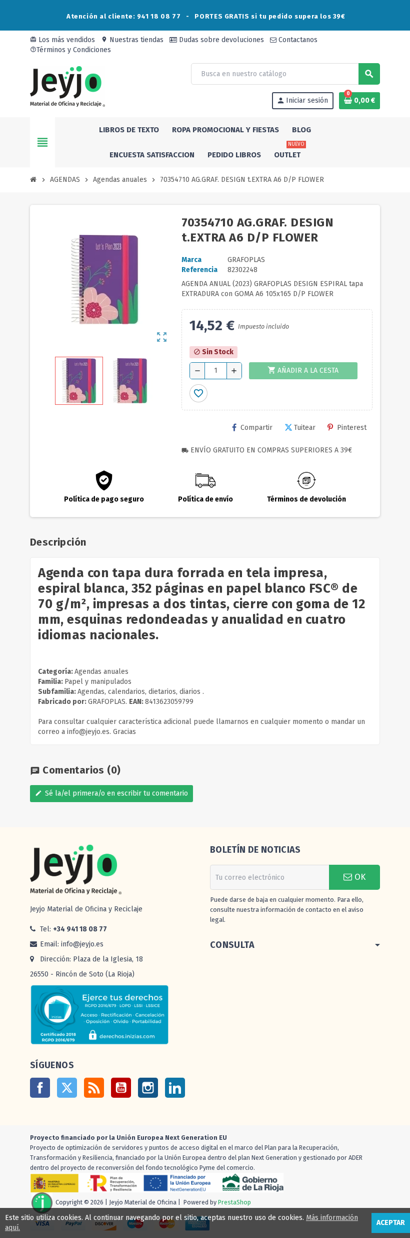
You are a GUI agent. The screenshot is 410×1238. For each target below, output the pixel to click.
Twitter (67, 1088)
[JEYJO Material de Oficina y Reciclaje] (67, 86)
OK (359, 877)
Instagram (148, 1088)
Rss (94, 1088)
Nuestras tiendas (132, 40)
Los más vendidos (62, 40)
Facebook (40, 1088)
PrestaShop (234, 1202)
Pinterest (351, 427)
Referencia (200, 270)
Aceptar (390, 1222)
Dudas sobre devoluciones (220, 40)
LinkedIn (175, 1088)
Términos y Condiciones (70, 50)
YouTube (121, 1088)
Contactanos (297, 40)
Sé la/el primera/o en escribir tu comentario (111, 793)
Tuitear (305, 427)
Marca (192, 260)
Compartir (256, 427)
